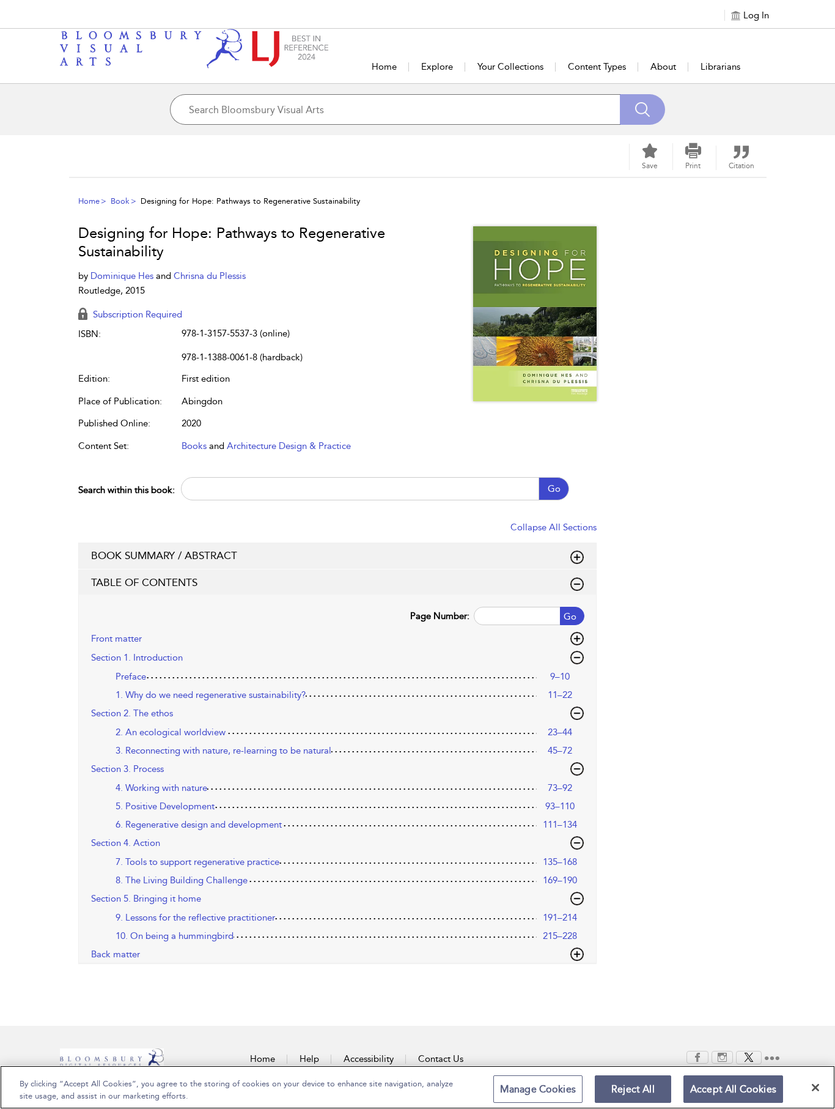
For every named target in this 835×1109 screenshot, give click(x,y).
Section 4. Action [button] (125, 842)
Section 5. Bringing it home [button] (146, 898)
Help (309, 1058)
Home (384, 66)
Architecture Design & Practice (289, 445)
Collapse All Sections (553, 527)
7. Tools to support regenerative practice (197, 861)
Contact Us (440, 1058)
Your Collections (510, 66)
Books (194, 445)
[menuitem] (697, 1057)
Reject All (633, 1089)
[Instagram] (722, 1056)
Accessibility (369, 1058)
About (663, 66)
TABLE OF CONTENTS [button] (144, 582)
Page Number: (439, 615)
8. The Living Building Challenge (182, 880)
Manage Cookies (538, 1089)
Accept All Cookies (733, 1089)
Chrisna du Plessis (210, 275)
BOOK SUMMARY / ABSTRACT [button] (164, 555)
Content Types (597, 66)
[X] (749, 1056)
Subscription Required (136, 314)
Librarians (720, 66)
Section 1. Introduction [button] (137, 657)
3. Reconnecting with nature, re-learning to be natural (223, 750)
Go (554, 488)
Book (120, 201)
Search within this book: (126, 489)
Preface (131, 676)
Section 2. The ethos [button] (132, 713)
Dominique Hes (123, 275)
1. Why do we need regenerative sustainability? (211, 694)
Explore (437, 66)
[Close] (815, 1087)
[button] (693, 156)
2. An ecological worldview (171, 732)
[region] (417, 1087)
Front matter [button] (116, 638)
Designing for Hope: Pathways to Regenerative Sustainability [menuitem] (250, 201)
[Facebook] (697, 1056)
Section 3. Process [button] (127, 768)
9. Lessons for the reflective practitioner (195, 917)
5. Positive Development (165, 806)
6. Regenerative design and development (199, 824)
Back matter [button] (115, 954)
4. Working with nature (161, 787)
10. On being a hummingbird (175, 935)
